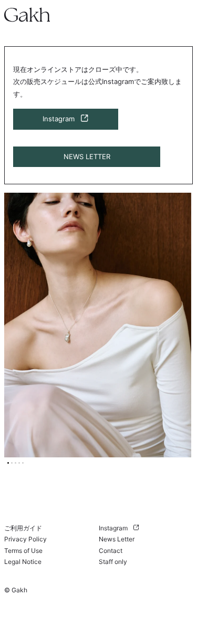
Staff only (113, 562)
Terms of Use (23, 551)
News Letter (116, 539)
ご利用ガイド (23, 528)
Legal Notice (23, 562)
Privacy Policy (25, 539)
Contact (110, 551)
